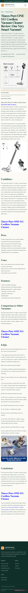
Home (2, 12)
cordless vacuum (17, 474)
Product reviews (4, 563)
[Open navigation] (25, 5)
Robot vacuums (4, 565)
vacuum (22, 185)
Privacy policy (4, 577)
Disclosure (17, 568)
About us (17, 563)
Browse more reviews (6, 98)
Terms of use (4, 579)
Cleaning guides (4, 570)
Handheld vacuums (5, 568)
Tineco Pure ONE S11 (18, 128)
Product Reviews (9, 12)
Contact (17, 565)
